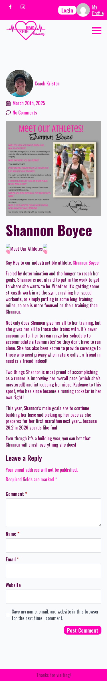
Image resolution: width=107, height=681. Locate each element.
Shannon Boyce (85, 262)
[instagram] (22, 6)
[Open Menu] (96, 30)
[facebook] (10, 6)
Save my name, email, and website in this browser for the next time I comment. (55, 614)
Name (12, 533)
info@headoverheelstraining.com (35, 14)
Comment (16, 494)
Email (12, 559)
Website (13, 585)
